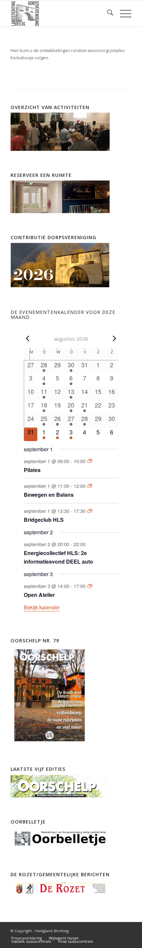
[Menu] (122, 13)
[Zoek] (106, 13)
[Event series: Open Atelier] (90, 586)
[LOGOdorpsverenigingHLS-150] (59, 13)
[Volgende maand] (114, 338)
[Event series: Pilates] (90, 461)
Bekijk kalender (42, 607)
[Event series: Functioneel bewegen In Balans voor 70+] (90, 486)
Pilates (32, 470)
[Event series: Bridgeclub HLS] (90, 511)
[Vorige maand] (28, 338)
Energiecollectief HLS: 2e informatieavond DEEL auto (58, 557)
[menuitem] (106, 13)
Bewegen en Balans (49, 494)
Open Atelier (39, 595)
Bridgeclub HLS (44, 519)
